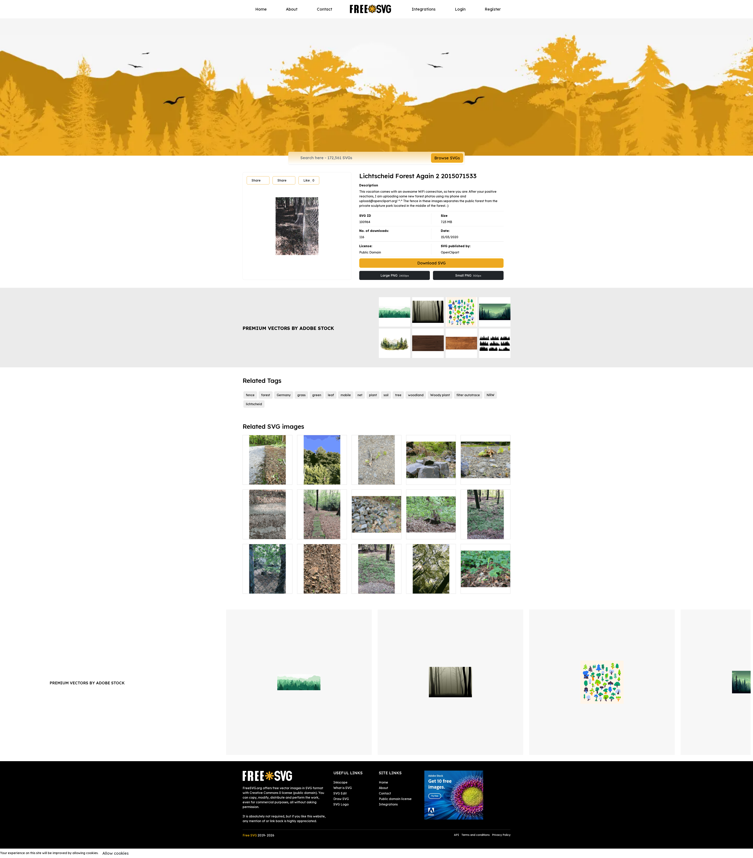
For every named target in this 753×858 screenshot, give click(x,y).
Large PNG (394, 275)
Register (493, 9)
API (457, 835)
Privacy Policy (501, 835)
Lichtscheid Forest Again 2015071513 (485, 477)
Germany (284, 395)
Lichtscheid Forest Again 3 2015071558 (431, 477)
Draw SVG (341, 799)
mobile (346, 395)
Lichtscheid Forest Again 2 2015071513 (376, 531)
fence (250, 395)
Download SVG (431, 263)
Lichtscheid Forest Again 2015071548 (485, 586)
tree (398, 395)
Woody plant (440, 395)
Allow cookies (115, 853)
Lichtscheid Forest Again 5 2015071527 (267, 477)
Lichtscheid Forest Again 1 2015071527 (377, 586)
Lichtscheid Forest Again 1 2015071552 (322, 477)
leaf (331, 395)
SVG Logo (341, 804)
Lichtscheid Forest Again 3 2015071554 (431, 531)
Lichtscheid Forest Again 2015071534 (267, 531)
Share (256, 180)
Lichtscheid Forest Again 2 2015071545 (322, 586)
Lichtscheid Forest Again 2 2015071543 (486, 531)
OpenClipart (450, 252)
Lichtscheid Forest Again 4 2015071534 (322, 531)
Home (261, 9)
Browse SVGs (447, 157)
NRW (490, 395)
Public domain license (395, 799)
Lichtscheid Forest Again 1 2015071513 (377, 477)
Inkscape (340, 782)
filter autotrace (468, 395)
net (359, 395)
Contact (324, 9)
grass (301, 395)
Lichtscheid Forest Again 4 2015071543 (431, 586)
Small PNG (468, 275)
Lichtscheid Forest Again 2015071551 (267, 586)
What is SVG (342, 788)
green (316, 395)
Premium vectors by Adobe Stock (288, 328)
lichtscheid (254, 404)
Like (308, 180)
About (291, 9)
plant (373, 395)
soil (386, 395)
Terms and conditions (475, 835)
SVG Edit (340, 793)
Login (460, 9)
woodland (416, 395)
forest (265, 395)
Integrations (424, 9)
